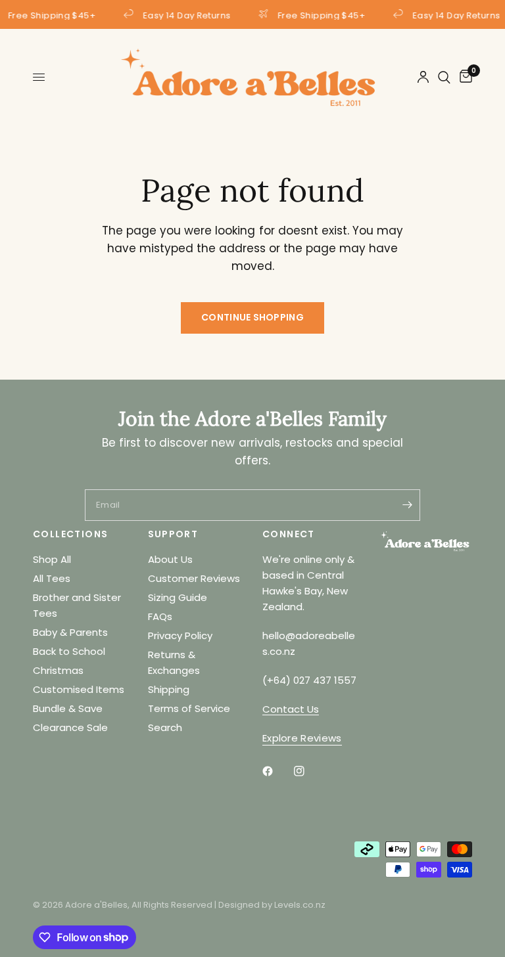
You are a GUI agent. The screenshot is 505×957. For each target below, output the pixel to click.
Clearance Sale (70, 727)
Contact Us (290, 709)
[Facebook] (276, 771)
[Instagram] (308, 771)
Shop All (52, 559)
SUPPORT (173, 534)
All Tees (51, 578)
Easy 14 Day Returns (185, 14)
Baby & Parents (70, 632)
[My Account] (423, 77)
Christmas (58, 670)
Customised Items (78, 689)
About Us (170, 559)
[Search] (444, 77)
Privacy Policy (180, 635)
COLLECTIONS (70, 534)
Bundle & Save (68, 708)
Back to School (69, 651)
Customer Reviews (194, 578)
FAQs (160, 616)
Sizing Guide (177, 597)
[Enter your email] (407, 505)
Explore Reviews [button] (302, 738)
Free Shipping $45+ (321, 14)
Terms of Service (189, 708)
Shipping (168, 689)
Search (165, 727)
